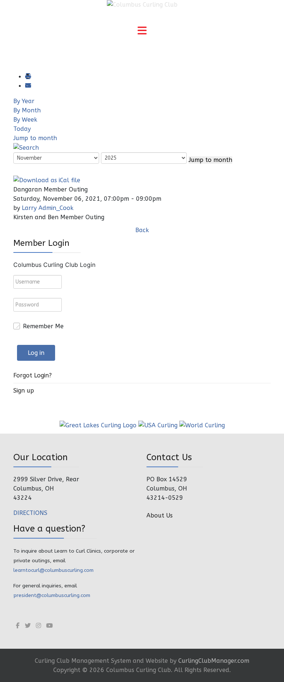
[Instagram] (38, 625)
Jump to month (35, 138)
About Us (159, 515)
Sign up (23, 390)
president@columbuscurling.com (51, 595)
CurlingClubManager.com (213, 660)
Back (142, 230)
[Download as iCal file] (46, 179)
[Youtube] (49, 625)
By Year (23, 101)
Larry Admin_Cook (48, 207)
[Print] (27, 76)
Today (22, 128)
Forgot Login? (32, 375)
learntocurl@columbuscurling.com (53, 570)
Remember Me (43, 326)
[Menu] (142, 31)
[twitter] (28, 625)
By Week (25, 119)
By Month (27, 110)
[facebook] (18, 625)
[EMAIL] (27, 85)
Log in (36, 352)
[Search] (26, 147)
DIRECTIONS (30, 512)
